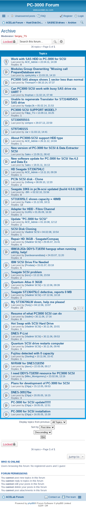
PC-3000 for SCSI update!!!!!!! (31, 402)
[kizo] (28, 275)
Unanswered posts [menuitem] (25, 16)
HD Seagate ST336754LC (27, 169)
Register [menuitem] (68, 16)
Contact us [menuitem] (54, 497)
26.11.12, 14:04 (48, 141)
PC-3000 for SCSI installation (30, 411)
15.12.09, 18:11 (42, 202)
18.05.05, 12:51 (42, 405)
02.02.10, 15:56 (41, 192)
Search (55, 41)
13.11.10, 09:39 (48, 172)
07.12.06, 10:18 (51, 295)
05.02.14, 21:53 (45, 105)
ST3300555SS (20, 120)
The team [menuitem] (71, 497)
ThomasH (30, 82)
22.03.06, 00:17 (42, 366)
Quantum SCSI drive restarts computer (37, 343)
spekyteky (30, 75)
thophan (29, 95)
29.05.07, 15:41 (51, 242)
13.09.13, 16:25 (45, 113)
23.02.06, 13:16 (57, 376)
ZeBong (29, 182)
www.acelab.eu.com (43, 10)
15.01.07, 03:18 (45, 265)
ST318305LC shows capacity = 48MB (36, 199)
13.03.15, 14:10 (47, 75)
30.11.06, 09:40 (51, 346)
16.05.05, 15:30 (42, 414)
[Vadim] (29, 316)
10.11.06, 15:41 (45, 356)
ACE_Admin (31, 62)
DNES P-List (19, 333)
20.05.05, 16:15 (42, 395)
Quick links (4, 16)
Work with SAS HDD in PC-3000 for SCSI (38, 59)
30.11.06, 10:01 (51, 326)
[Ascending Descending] (43, 432)
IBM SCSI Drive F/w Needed (30, 262)
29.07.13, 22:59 (44, 123)
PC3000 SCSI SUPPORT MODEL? (34, 110)
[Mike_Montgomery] (35, 376)
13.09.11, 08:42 (42, 154)
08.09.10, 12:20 (44, 182)
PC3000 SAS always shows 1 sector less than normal (47, 79)
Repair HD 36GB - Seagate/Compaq (35, 239)
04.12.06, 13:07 (42, 305)
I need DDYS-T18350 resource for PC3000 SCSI (43, 373)
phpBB (31, 503)
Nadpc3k (30, 105)
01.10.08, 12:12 (48, 222)
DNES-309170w (21, 392)
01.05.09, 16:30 (43, 212)
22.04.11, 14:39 (48, 62)
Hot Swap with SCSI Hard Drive (32, 323)
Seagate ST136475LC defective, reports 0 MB (41, 292)
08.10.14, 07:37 (46, 82)
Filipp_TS (30, 113)
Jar (26, 132)
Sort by (35, 427)
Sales (28, 154)
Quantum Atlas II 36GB (26, 282)
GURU (28, 212)
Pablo (28, 202)
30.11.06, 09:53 (51, 336)
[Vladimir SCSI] (33, 242)
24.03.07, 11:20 (56, 255)
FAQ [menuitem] (43, 16)
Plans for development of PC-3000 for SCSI (40, 383)
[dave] (28, 366)
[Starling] (29, 356)
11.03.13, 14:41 (39, 132)
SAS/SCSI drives (56, 22)
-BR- (27, 192)
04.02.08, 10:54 (50, 232)
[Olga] (28, 386)
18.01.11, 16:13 (42, 165)
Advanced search (61, 41)
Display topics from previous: (35, 422)
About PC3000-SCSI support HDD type (37, 138)
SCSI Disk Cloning (23, 229)
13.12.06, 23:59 (41, 275)
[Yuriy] (28, 305)
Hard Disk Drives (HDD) (35, 22)
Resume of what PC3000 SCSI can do (36, 313)
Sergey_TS (21, 36)
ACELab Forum (14, 22)
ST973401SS (19, 129)
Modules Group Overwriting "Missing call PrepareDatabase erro (39, 70)
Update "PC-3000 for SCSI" (29, 219)
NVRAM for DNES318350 (27, 363)
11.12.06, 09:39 (51, 285)
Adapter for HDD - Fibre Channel (33, 209)
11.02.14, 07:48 (44, 95)
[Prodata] (30, 265)
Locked (8, 42)
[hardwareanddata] (35, 255)
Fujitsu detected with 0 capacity (32, 353)
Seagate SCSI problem (26, 272)
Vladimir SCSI (32, 232)
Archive (72, 22)
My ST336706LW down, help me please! (38, 302)
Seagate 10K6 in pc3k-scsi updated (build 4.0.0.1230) (46, 189)
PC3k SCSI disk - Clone (27, 179)
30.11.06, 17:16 (43, 316)
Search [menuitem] (82, 23)
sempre (29, 123)
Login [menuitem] (81, 16)
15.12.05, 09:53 (42, 386)
